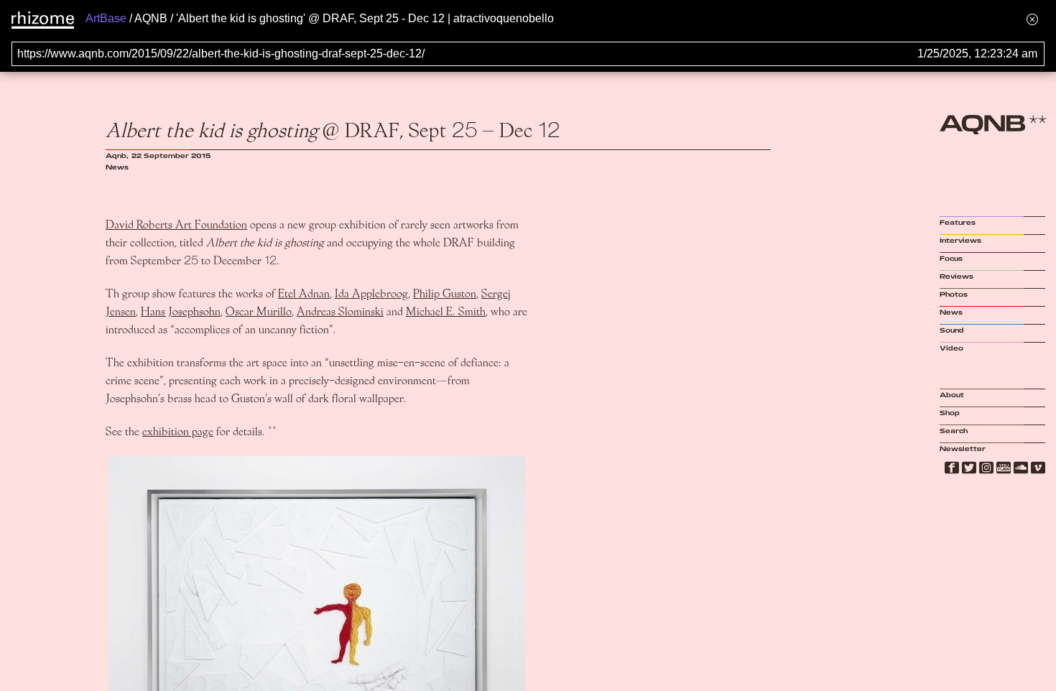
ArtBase (105, 18)
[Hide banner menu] (1032, 19)
